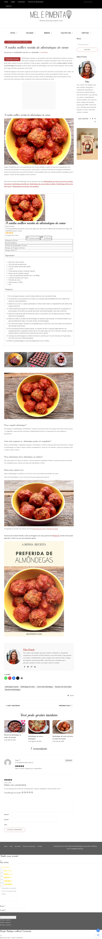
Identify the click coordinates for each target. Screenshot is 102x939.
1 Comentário (43, 52)
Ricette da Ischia (52, 529)
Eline (87, 81)
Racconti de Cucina (39, 529)
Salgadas (29, 33)
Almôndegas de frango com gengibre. (26, 186)
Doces (12, 33)
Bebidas (47, 33)
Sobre (13, 2)
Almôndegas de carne (28, 687)
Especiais (85, 33)
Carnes (25, 42)
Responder (69, 760)
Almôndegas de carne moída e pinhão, (43, 184)
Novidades (21, 2)
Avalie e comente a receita (8, 917)
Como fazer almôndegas (45, 687)
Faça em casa (66, 33)
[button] (6, 233)
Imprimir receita (34, 238)
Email (6, 820)
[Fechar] (1, 860)
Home (6, 2)
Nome (6, 815)
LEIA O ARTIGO (83, 119)
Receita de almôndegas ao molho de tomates (12, 736)
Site (5, 825)
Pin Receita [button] (47, 238)
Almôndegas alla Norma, (20, 184)
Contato (9, 6)
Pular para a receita (12, 59)
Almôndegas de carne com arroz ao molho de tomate (62, 737)
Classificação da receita (12, 793)
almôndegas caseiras (11, 687)
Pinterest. (56, 536)
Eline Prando (29, 649)
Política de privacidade (35, 2)
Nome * (2, 906)
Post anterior (13, 706)
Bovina (19, 42)
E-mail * (3, 910)
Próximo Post (65, 706)
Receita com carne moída (63, 687)
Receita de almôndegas (12, 690)
